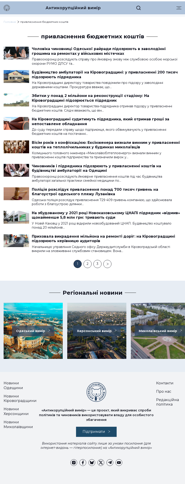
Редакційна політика (167, 402)
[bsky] (91, 462)
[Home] (7, 8)
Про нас (163, 391)
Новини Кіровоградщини (20, 398)
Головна (10, 21)
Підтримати (94, 431)
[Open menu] (178, 8)
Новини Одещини (13, 385)
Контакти (164, 383)
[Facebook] (82, 462)
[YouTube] (119, 462)
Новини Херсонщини (16, 411)
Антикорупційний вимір (73, 7)
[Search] (138, 8)
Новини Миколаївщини (18, 424)
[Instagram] (73, 462)
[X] (100, 462)
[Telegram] (109, 462)
